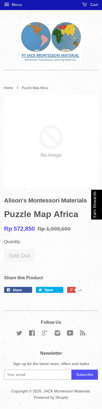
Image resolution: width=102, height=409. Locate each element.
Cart (93, 4)
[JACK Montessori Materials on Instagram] (57, 334)
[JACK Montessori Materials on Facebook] (32, 334)
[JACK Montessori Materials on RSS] (83, 334)
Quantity (12, 241)
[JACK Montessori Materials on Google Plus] (45, 334)
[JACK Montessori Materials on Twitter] (19, 334)
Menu (16, 4)
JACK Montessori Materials (67, 391)
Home (8, 88)
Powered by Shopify (51, 397)
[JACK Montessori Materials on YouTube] (70, 334)
